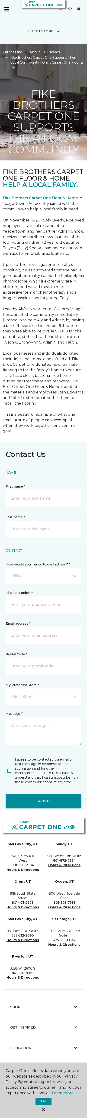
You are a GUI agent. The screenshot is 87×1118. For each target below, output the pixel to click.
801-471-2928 (22, 902)
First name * (15, 486)
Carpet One (12, 52)
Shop (15, 1007)
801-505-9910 (23, 973)
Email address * (18, 623)
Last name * (15, 517)
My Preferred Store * (22, 685)
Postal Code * (16, 654)
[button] (61, 9)
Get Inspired (23, 1027)
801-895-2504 (23, 865)
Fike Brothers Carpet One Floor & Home (40, 198)
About (35, 52)
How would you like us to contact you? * (38, 564)
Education (21, 1048)
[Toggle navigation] (7, 9)
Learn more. (63, 1093)
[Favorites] (70, 9)
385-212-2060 (22, 935)
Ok (43, 1101)
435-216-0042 (64, 940)
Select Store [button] (40, 31)
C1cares (53, 52)
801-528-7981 (64, 902)
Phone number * (19, 592)
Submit (43, 801)
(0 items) (79, 9)
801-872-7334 (64, 860)
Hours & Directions (22, 870)
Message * (14, 713)
